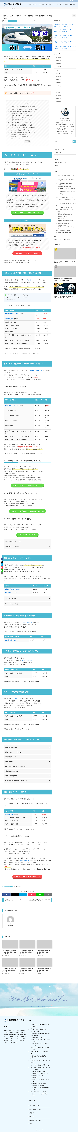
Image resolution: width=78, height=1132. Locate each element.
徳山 (16, 886)
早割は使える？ (61, 218)
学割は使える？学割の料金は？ (20, 136)
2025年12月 (59, 82)
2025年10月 (59, 89)
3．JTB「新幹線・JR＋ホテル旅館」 (22, 120)
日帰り (57, 156)
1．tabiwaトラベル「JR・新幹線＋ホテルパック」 (25, 115)
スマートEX (18, 698)
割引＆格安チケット (61, 152)
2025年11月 (58, 86)
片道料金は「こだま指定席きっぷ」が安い (22, 125)
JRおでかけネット (32, 280)
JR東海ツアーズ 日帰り (11, 592)
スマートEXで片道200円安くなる (19, 130)
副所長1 (10, 925)
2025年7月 (58, 98)
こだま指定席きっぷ (26, 622)
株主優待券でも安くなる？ (64, 223)
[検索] (75, 1)
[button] (6, 894)
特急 (57, 165)
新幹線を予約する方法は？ (19, 134)
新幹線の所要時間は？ (63, 225)
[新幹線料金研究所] (12, 4)
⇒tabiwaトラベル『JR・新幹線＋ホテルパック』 (27, 212)
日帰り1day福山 (9, 318)
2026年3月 (58, 73)
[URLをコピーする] (48, 894)
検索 (74, 15)
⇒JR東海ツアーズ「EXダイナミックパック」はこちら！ (27, 511)
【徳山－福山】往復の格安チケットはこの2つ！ (23, 106)
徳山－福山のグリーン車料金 (63, 230)
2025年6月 (58, 101)
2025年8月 (58, 95)
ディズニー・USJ (60, 149)
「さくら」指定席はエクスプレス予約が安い (22, 127)
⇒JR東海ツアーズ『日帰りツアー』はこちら (27, 253)
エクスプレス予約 (27, 660)
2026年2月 (58, 76)
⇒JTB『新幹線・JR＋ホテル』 (27, 534)
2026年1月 (58, 79)
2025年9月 (58, 92)
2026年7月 (58, 60)
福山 (19, 886)
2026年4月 (58, 70)
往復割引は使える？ (18, 138)
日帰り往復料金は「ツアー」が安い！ (20, 122)
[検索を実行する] (74, 141)
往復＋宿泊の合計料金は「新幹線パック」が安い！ (24, 111)
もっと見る (27, 141)
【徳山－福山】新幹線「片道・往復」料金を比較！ (24, 109)
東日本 (57, 159)
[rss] (73, 1)
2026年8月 (58, 57)
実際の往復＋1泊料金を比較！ (20, 113)
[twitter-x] (71, 1)
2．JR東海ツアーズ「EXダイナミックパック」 (24, 118)
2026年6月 (58, 63)
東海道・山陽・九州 (8, 886)
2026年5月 (58, 67)
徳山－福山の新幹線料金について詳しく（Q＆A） (24, 132)
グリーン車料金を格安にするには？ (66, 232)
